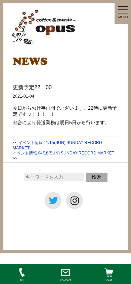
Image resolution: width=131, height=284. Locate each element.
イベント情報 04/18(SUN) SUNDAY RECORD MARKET (63, 153)
